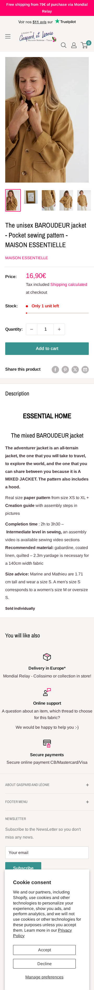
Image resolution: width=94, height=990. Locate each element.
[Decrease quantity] (31, 329)
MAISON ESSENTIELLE (26, 258)
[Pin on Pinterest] (65, 369)
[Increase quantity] (59, 329)
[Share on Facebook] (55, 369)
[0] (84, 45)
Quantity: (14, 329)
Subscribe (23, 868)
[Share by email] (85, 369)
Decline (44, 963)
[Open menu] (7, 36)
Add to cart (47, 348)
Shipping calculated (68, 284)
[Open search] (64, 45)
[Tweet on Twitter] (75, 369)
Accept (44, 950)
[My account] (74, 45)
